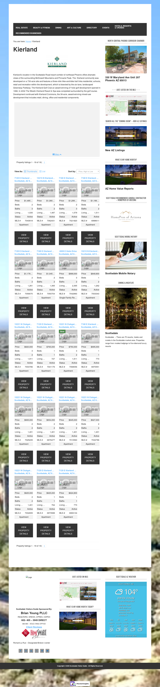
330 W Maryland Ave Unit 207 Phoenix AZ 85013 (122, 78)
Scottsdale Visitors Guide (30, 14)
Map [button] (57, 154)
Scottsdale (111, 333)
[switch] (30, 171)
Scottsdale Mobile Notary (120, 273)
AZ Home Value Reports (119, 188)
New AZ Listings (115, 150)
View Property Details (23, 238)
